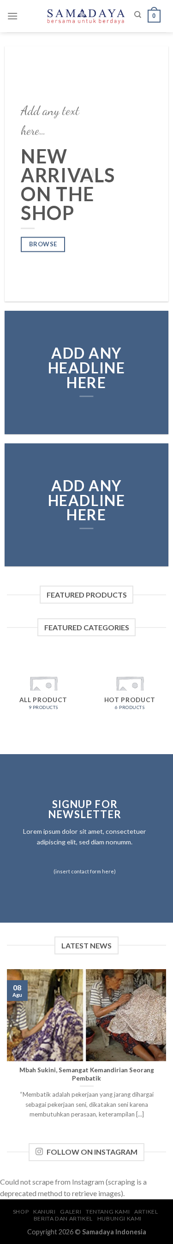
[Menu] (12, 16)
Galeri (70, 1211)
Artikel (146, 1211)
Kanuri (44, 1211)
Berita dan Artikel (63, 1218)
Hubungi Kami (119, 1218)
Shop (21, 1211)
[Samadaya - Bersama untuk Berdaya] (86, 16)
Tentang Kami (108, 1211)
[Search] (137, 14)
